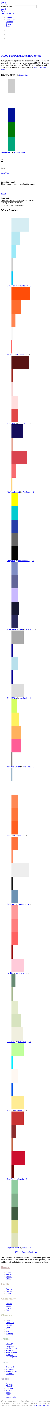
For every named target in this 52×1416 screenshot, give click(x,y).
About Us (9, 1386)
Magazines (10, 1350)
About (5, 1378)
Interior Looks (11, 1348)
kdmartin (20, 1179)
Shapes (8, 1279)
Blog (8, 1310)
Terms (8, 1393)
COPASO (10, 1374)
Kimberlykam (23, 75)
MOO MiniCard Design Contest (21, 55)
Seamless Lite (11, 1367)
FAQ (8, 1395)
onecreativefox (24, 561)
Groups (8, 1306)
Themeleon (10, 1369)
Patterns (9, 1277)
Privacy (9, 1390)
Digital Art (10, 1323)
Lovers (8, 1308)
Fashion (9, 1325)
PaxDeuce (22, 423)
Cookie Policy (11, 1397)
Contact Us (10, 1388)
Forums (9, 1304)
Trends (8, 24)
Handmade (10, 1346)
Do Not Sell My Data (41, 1405)
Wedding (9, 1334)
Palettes (9, 1274)
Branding (9, 1344)
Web (7, 1331)
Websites (9, 1355)
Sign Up (4, 4)
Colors (8, 1272)
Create (3, 11)
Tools (8, 26)
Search (3, 9)
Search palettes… (7, 6)
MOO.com (38, 67)
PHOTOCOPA (12, 1371)
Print (7, 1329)
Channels (9, 22)
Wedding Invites (12, 1357)
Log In (3, 2)
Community (10, 20)
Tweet (3, 194)
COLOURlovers (7, 13)
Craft (8, 1320)
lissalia (28, 629)
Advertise (9, 1384)
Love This (5, 173)
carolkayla (24, 286)
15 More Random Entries (26, 1252)
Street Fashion (11, 1352)
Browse (9, 17)
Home (8, 1327)
